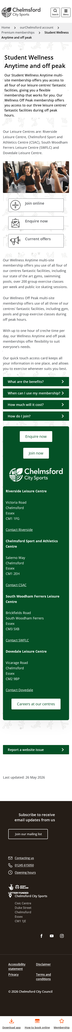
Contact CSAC (16, 585)
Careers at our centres (36, 703)
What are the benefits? (26, 381)
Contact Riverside (19, 529)
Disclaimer (43, 964)
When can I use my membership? (34, 393)
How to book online (37, 1027)
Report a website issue (26, 749)
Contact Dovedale (19, 690)
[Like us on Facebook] (41, 936)
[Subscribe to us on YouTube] (52, 936)
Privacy (13, 974)
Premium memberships (18, 32)
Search (55, 14)
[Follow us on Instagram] (62, 936)
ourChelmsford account (36, 27)
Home (5, 27)
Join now (36, 453)
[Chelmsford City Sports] (21, 12)
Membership (62, 1027)
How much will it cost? (26, 404)
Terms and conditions (43, 976)
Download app (11, 1027)
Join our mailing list (28, 834)
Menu (66, 14)
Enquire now (36, 436)
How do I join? (19, 416)
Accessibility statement (16, 966)
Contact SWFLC (17, 640)
